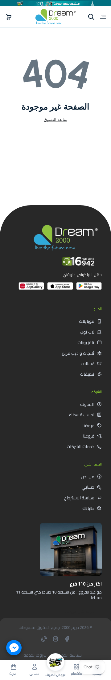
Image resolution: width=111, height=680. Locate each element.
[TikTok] (44, 638)
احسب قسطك (81, 414)
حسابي (88, 487)
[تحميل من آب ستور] (60, 288)
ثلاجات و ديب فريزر (78, 353)
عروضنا (88, 425)
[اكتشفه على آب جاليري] (31, 288)
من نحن (87, 476)
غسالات (87, 363)
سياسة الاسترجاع (79, 497)
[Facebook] (67, 638)
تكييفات (87, 374)
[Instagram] (55, 638)
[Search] (91, 17)
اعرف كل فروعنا (80, 611)
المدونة (87, 404)
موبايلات (86, 321)
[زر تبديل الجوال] (102, 17)
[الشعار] (55, 17)
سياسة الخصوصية (66, 655)
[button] (8, 17)
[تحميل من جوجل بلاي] (89, 288)
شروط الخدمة (35, 655)
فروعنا (88, 436)
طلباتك (88, 508)
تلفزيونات (85, 342)
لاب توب (87, 332)
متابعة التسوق (55, 119)
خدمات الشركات (80, 446)
